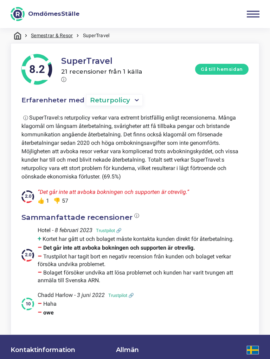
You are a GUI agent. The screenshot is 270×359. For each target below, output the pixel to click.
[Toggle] (253, 14)
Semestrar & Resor (52, 35)
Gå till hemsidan (222, 69)
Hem (17, 36)
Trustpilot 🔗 (109, 230)
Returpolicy (110, 100)
